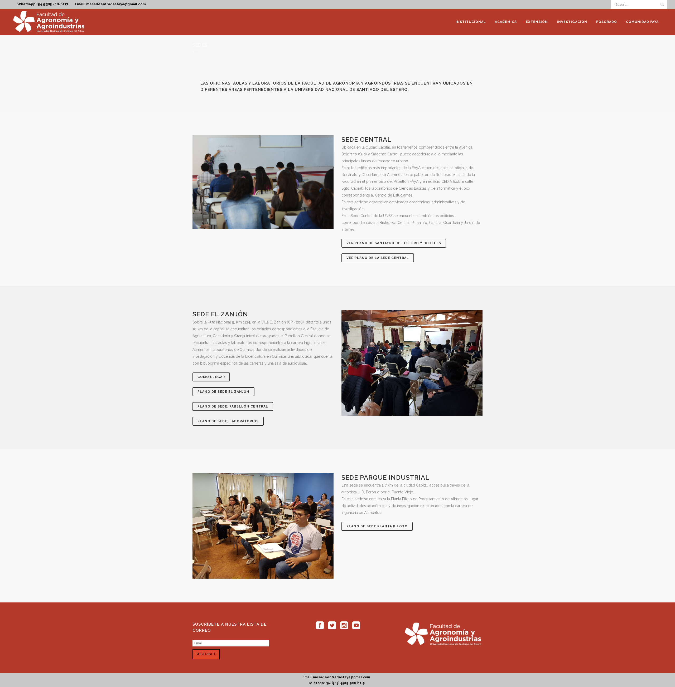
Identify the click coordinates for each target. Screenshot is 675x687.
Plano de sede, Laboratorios (228, 421)
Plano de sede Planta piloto (377, 526)
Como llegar (211, 377)
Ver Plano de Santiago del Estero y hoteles (393, 243)
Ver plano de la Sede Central (377, 258)
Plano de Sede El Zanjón (223, 392)
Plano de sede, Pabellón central (232, 406)
